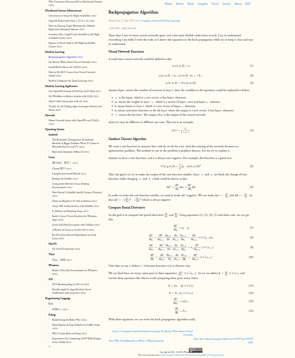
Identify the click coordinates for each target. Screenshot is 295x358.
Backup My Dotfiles (65, 178)
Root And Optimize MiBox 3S (70, 151)
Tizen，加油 (62, 259)
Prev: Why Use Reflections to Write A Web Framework (136, 340)
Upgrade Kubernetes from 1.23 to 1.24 (72, 20)
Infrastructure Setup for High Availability (72, 15)
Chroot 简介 (61, 168)
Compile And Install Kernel (69, 173)
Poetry (180, 4)
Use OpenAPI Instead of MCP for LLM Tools (75, 91)
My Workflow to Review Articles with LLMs (74, 96)
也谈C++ (60, 309)
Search (226, 4)
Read (191, 4)
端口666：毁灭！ (65, 162)
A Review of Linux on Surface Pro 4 (73, 229)
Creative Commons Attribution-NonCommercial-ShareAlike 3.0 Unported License (192, 355)
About (238, 4)
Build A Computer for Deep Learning (71, 80)
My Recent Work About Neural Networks (73, 62)
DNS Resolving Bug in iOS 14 (70, 284)
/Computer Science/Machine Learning (159, 20)
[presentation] (181, 67)
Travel (215, 4)
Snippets (202, 4)
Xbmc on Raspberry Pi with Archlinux (74, 200)
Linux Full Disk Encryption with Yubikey (76, 224)
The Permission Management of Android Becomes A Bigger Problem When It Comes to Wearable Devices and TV (75, 143)
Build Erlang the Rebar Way (69, 319)
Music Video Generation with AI (68, 101)
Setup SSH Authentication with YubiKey (75, 206)
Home (168, 4)
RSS (247, 4)
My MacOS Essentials (66, 248)
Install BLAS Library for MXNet (68, 67)
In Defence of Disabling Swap (70, 211)
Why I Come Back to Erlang (69, 333)
